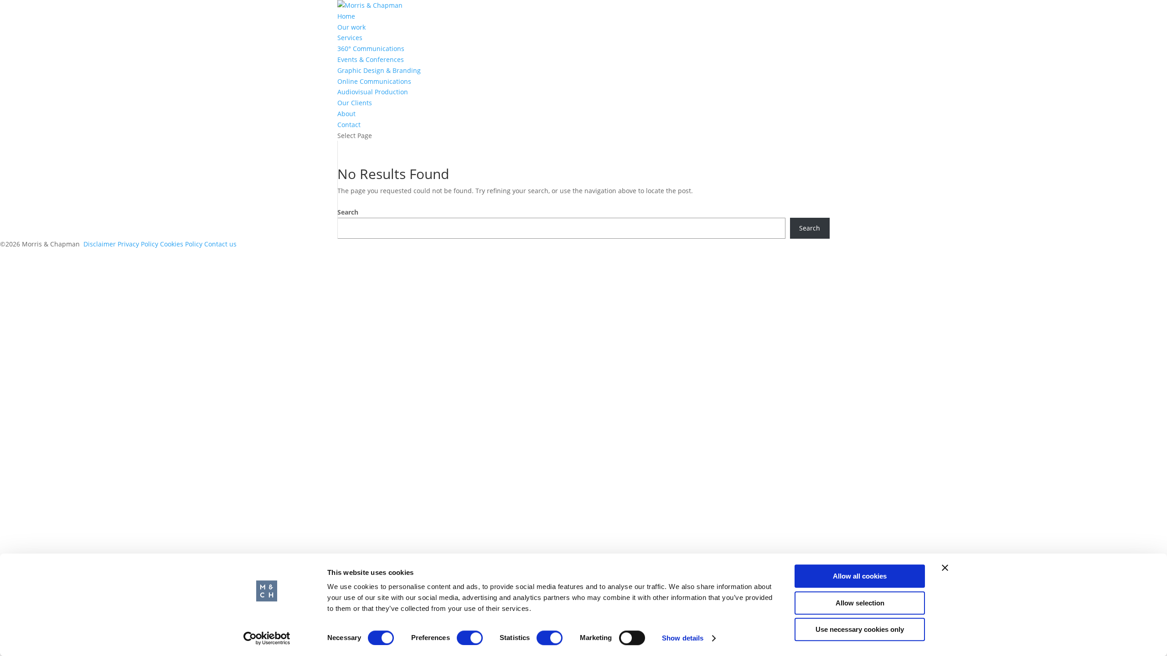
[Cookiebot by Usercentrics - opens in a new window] (267, 638)
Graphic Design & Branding (379, 70)
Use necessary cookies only (860, 629)
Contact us (220, 244)
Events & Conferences (370, 59)
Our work (351, 27)
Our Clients (354, 102)
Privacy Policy (138, 244)
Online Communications (374, 81)
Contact (349, 124)
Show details (682, 638)
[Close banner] (945, 567)
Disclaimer (99, 244)
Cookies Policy (182, 244)
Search (347, 212)
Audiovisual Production (372, 91)
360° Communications (370, 48)
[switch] (470, 637)
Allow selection (860, 603)
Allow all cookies (860, 576)
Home (346, 16)
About (346, 113)
